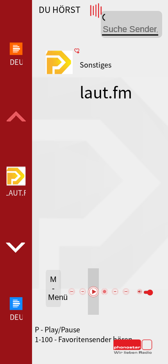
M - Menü (54, 288)
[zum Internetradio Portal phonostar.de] (132, 352)
